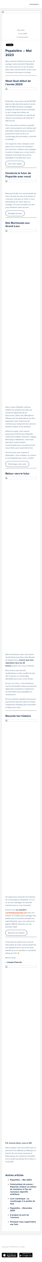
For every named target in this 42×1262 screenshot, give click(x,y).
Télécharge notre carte (17, 464)
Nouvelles (21, 30)
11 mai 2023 (22, 33)
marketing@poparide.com (16, 912)
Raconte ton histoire (16, 932)
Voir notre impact (15, 163)
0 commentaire (21, 37)
